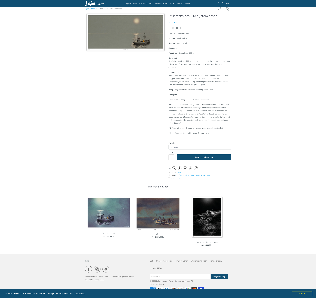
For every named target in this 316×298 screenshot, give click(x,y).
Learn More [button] (80, 293)
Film (172, 3)
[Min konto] (218, 3)
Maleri (203, 175)
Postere (158, 3)
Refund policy (156, 268)
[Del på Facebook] (179, 168)
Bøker (135, 3)
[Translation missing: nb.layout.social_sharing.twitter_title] (174, 168)
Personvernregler (164, 261)
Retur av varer (181, 261)
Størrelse (171, 143)
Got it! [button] (302, 294)
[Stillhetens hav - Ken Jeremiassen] (125, 33)
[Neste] (227, 9)
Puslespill (143, 3)
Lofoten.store (173, 22)
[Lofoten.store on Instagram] (98, 269)
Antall (170, 153)
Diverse (179, 3)
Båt (176, 175)
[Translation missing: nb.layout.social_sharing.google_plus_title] (190, 168)
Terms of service (217, 261)
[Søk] (223, 3)
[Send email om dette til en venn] (195, 168)
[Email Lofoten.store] (106, 269)
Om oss (187, 3)
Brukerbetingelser (199, 261)
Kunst (165, 3)
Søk (151, 261)
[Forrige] (220, 9)
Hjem (128, 3)
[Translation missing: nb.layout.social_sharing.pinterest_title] (185, 168)
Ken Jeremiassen (189, 175)
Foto (151, 3)
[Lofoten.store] (97, 3)
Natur (208, 175)
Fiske (180, 175)
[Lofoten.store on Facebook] (89, 269)
